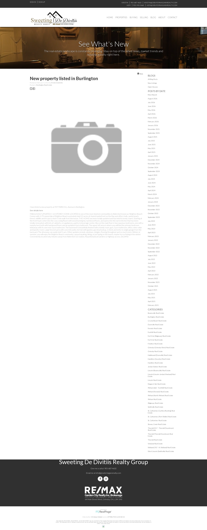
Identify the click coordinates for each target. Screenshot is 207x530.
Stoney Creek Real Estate (157, 424)
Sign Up (41, 2)
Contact (172, 17)
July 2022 (151, 259)
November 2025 (154, 129)
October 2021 (153, 286)
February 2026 (153, 122)
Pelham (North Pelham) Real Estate (160, 395)
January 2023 (153, 240)
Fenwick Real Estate (155, 328)
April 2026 (151, 114)
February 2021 (153, 305)
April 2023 (151, 232)
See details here (36, 210)
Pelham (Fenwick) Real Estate (158, 392)
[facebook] (101, 479)
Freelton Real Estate (155, 344)
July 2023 (151, 221)
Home (110, 17)
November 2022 (154, 248)
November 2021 (154, 282)
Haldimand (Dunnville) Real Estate (160, 355)
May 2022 (151, 267)
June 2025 (151, 144)
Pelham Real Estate (155, 399)
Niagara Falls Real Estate (157, 384)
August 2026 (152, 99)
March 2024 (152, 194)
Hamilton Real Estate (155, 363)
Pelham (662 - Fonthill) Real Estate (160, 388)
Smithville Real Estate (155, 407)
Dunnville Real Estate (155, 325)
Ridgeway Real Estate (155, 403)
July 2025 (151, 141)
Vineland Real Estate (155, 444)
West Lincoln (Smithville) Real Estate (161, 451)
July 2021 (151, 294)
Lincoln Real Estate (154, 380)
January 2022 (153, 278)
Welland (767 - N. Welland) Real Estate (161, 447)
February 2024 (153, 198)
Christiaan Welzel (96, 517)
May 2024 (151, 187)
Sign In (33, 2)
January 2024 (153, 202)
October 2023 (153, 213)
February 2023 (153, 236)
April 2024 (151, 190)
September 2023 (154, 217)
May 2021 (151, 298)
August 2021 (152, 290)
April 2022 (151, 271)
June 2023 (151, 225)
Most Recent (152, 95)
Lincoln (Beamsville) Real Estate (159, 370)
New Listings (152, 83)
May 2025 (151, 148)
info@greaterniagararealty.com (108, 473)
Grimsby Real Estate (155, 351)
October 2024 (153, 167)
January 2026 (153, 125)
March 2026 (152, 118)
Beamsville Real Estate (156, 313)
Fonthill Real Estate (155, 332)
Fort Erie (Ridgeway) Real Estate (159, 336)
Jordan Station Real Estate (157, 367)
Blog (153, 17)
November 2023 (154, 210)
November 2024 (154, 164)
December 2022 (153, 244)
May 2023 (151, 229)
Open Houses (153, 87)
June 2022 (151, 263)
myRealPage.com (103, 512)
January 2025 (153, 156)
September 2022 (154, 252)
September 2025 (154, 133)
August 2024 (152, 175)
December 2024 (153, 160)
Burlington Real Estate (44, 85)
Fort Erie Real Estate (155, 340)
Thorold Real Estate (155, 440)
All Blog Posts (153, 79)
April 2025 (151, 152)
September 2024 (154, 171)
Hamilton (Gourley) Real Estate (159, 359)
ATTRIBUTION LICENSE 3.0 (116, 517)
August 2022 (152, 255)
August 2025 (152, 137)
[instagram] (106, 479)
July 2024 (151, 179)
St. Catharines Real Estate (157, 420)
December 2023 (153, 206)
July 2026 (151, 102)
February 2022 (153, 275)
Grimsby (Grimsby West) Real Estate (161, 347)
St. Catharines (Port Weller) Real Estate (162, 417)
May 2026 (151, 110)
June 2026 (151, 106)
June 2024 (151, 183)
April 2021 (151, 301)
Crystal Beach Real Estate (157, 321)
